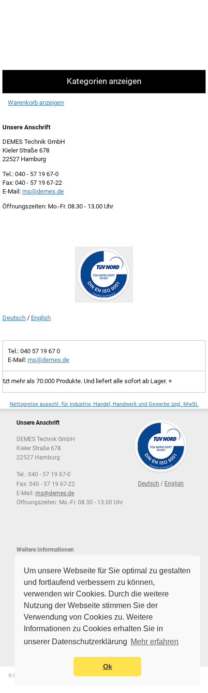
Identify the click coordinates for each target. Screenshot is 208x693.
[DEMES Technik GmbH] (41, 35)
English (41, 317)
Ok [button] (107, 666)
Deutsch (14, 317)
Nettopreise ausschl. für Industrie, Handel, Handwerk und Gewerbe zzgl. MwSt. (104, 404)
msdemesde (43, 191)
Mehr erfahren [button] (154, 642)
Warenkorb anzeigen (36, 102)
